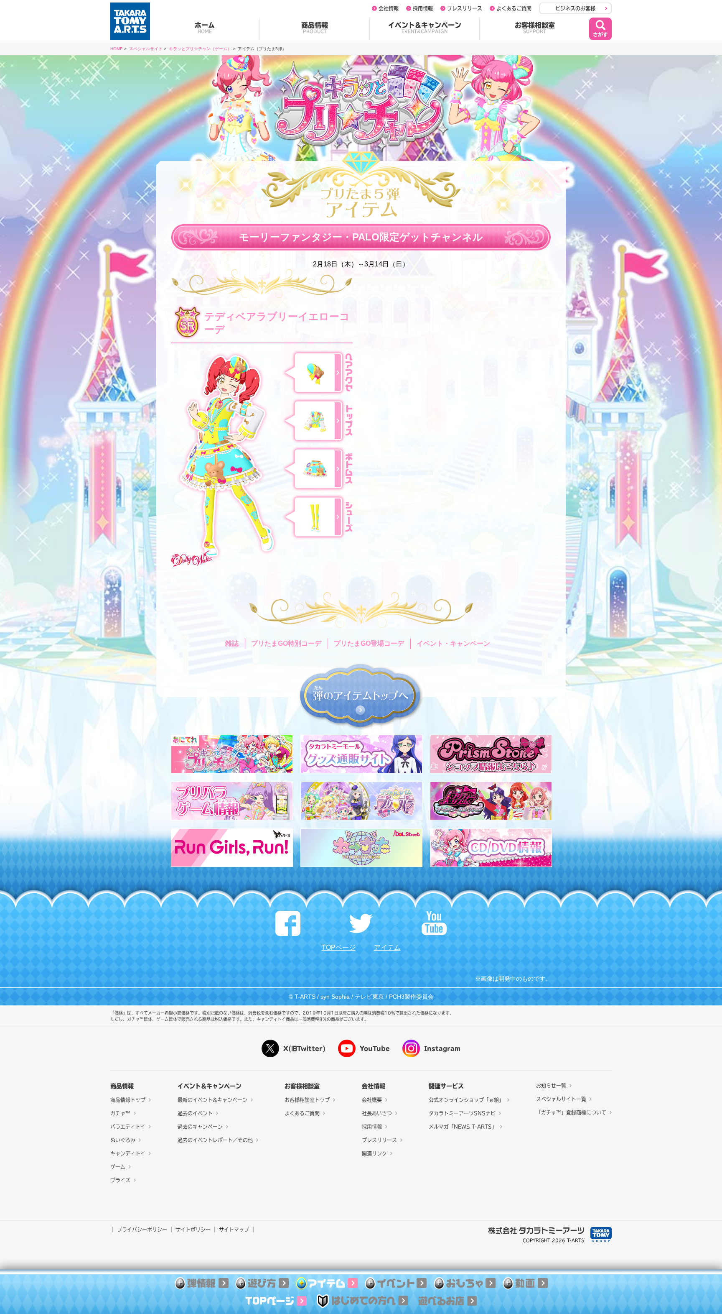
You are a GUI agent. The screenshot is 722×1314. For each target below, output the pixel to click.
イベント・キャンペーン (453, 643)
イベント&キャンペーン (424, 27)
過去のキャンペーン (200, 1126)
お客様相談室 (535, 27)
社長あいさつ (377, 1113)
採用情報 (423, 8)
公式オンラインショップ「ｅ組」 (466, 1099)
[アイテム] (326, 1284)
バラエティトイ (127, 1126)
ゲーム (117, 1166)
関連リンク (374, 1153)
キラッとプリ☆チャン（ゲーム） (200, 48)
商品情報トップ (127, 1099)
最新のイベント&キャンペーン (212, 1099)
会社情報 (389, 8)
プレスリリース (464, 8)
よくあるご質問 (513, 8)
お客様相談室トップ (307, 1099)
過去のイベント (195, 1113)
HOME (116, 48)
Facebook (287, 923)
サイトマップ (234, 1229)
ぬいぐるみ (122, 1140)
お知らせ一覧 (551, 1085)
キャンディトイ (127, 1153)
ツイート (361, 923)
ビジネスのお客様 (575, 8)
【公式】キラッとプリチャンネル (434, 923)
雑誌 (232, 643)
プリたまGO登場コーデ (369, 643)
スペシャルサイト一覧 (561, 1099)
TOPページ (339, 947)
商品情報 (314, 27)
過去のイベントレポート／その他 (215, 1140)
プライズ (120, 1180)
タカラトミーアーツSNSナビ (462, 1113)
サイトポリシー (193, 1229)
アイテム (387, 947)
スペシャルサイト (146, 48)
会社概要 (372, 1099)
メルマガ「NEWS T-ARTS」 (463, 1126)
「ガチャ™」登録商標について (571, 1112)
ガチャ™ (120, 1113)
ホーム (205, 27)
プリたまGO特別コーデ (286, 643)
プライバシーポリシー (142, 1229)
